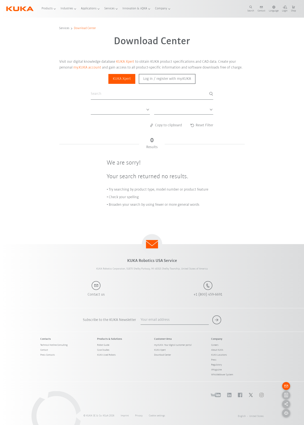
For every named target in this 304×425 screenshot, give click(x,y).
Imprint (125, 415)
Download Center (85, 28)
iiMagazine (216, 369)
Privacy (138, 415)
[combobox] (120, 109)
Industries (67, 8)
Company (161, 8)
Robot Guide (103, 345)
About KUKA (217, 350)
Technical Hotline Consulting (54, 345)
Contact (44, 350)
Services (109, 8)
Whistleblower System (222, 374)
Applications (88, 8)
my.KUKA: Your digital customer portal (173, 345)
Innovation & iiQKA (134, 8)
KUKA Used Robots (106, 355)
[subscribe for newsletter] (216, 319)
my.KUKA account (87, 68)
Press (213, 360)
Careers (214, 345)
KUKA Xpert (125, 62)
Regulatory (216, 365)
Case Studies (103, 350)
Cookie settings (157, 415)
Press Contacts (47, 355)
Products (47, 8)
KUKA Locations (219, 355)
